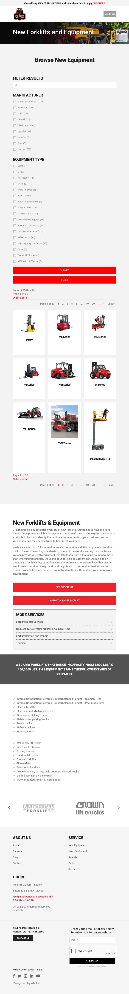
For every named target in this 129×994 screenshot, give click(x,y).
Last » (111, 303)
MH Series (64, 384)
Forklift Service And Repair (32, 636)
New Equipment (77, 845)
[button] (107, 14)
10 (87, 303)
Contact (17, 863)
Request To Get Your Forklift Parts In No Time (43, 628)
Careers (17, 851)
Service (72, 869)
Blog (15, 857)
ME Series (64, 336)
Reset (64, 280)
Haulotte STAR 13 (100, 458)
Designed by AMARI (26, 983)
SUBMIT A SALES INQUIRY (64, 600)
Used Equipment (77, 851)
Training (21, 643)
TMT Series (64, 443)
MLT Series (29, 429)
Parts (71, 863)
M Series (100, 384)
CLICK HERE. (99, 3)
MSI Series (100, 336)
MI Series (29, 384)
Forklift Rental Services (30, 621)
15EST (29, 340)
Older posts (20, 297)
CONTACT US (23, 938)
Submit (64, 270)
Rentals (72, 857)
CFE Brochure (64, 587)
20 (93, 303)
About (16, 845)
